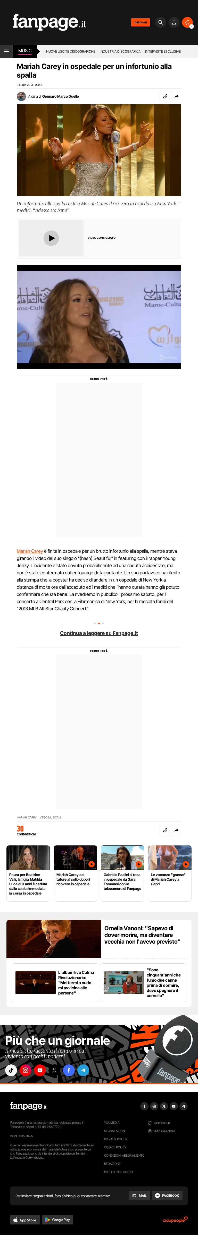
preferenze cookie (119, 1172)
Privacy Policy (115, 1139)
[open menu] (6, 51)
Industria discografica (120, 51)
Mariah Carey (30, 551)
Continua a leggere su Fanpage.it (99, 633)
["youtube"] (40, 1070)
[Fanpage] (28, 1106)
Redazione (112, 1164)
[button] (176, 96)
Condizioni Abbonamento (124, 1155)
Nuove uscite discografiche (70, 51)
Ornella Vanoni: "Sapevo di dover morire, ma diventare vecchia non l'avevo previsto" (142, 935)
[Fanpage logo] (43, 22)
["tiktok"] (11, 1070)
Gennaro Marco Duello (60, 96)
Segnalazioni (115, 1131)
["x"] (54, 1070)
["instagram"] (25, 1070)
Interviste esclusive (163, 51)
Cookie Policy (115, 1147)
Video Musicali (50, 817)
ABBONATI (141, 22)
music (25, 50)
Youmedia (112, 1123)
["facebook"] (69, 1070)
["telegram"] (83, 1070)
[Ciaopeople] (175, 1221)
